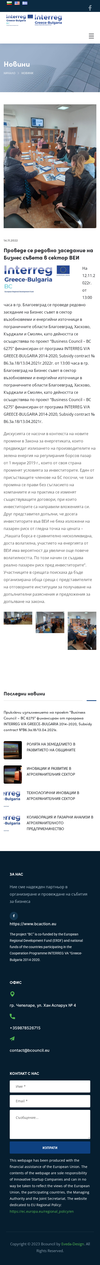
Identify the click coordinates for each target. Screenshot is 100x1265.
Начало (9, 73)
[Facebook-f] (90, 8)
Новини (27, 73)
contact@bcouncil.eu (30, 1050)
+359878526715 (25, 1027)
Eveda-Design (72, 1243)
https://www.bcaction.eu (33, 923)
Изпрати (50, 1147)
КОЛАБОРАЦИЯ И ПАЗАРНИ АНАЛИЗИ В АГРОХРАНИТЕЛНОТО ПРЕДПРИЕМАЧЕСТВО (60, 822)
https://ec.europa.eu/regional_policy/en (42, 1211)
